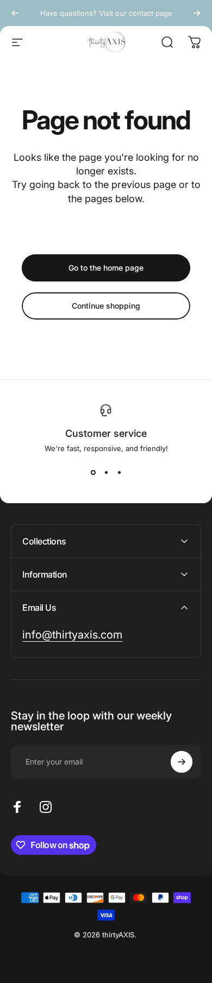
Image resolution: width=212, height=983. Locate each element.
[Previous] (15, 13)
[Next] (197, 13)
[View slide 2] (106, 472)
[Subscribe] (181, 762)
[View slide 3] (119, 472)
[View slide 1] (92, 472)
